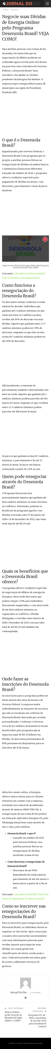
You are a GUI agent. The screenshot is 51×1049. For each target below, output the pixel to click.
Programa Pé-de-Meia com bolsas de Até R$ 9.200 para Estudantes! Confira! (37, 1021)
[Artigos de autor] (25, 983)
